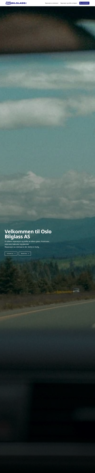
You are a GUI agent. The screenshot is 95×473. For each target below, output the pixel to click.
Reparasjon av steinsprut (51, 3)
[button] (11, 253)
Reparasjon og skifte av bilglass (69, 3)
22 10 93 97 (85, 3)
